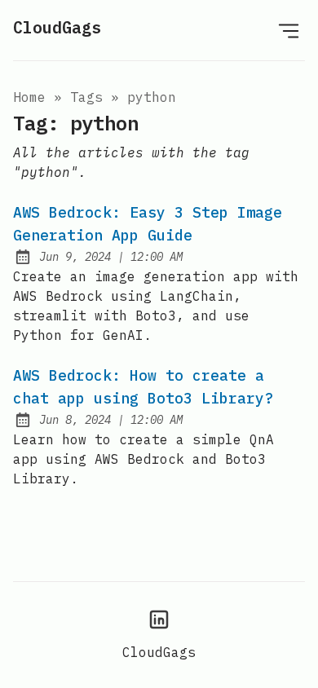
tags (86, 97)
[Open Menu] (288, 30)
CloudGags (57, 27)
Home (29, 97)
